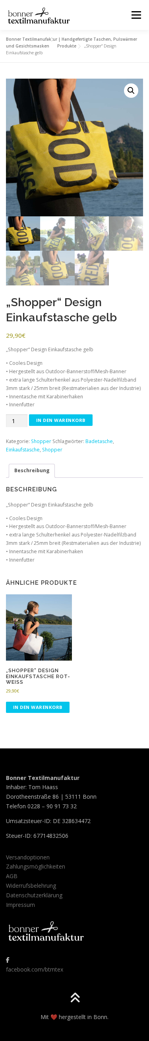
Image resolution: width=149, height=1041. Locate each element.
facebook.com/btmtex (34, 969)
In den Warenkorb (61, 420)
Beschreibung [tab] (32, 470)
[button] (131, 90)
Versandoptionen (28, 857)
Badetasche (99, 441)
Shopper (41, 441)
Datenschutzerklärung (34, 895)
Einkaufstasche (23, 449)
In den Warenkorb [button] (38, 707)
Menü (135, 15)
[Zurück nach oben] (74, 998)
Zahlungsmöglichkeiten (35, 866)
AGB (11, 876)
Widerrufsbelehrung (31, 885)
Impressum (20, 904)
